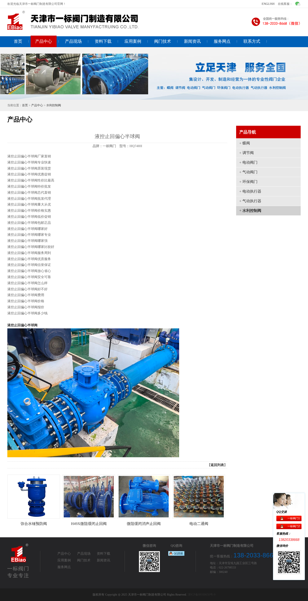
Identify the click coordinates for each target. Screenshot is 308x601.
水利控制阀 (53, 105)
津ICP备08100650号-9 (201, 594)
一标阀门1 (293, 518)
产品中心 (43, 41)
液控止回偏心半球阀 (22, 325)
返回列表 (217, 465)
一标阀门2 (293, 526)
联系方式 (251, 41)
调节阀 (248, 153)
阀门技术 (162, 41)
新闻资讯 (192, 41)
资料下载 (103, 41)
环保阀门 (250, 182)
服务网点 (222, 41)
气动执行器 (251, 201)
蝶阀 (246, 143)
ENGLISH (268, 3)
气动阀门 (250, 172)
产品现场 (73, 41)
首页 (18, 41)
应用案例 (132, 41)
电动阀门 (250, 162)
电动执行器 (251, 191)
